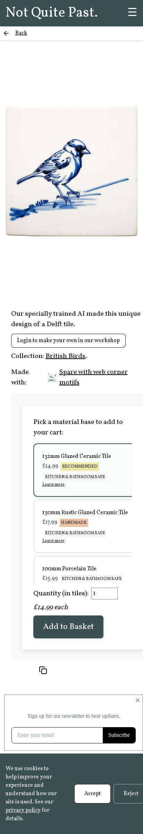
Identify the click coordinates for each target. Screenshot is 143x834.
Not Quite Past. (52, 13)
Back (21, 33)
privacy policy (23, 810)
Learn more (53, 484)
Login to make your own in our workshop (68, 340)
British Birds (65, 356)
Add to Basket (68, 627)
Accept (92, 794)
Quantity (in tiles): (61, 593)
